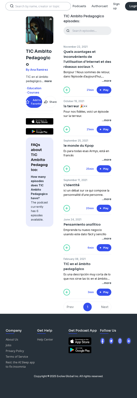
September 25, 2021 (76, 140)
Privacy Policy (15, 351)
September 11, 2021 (75, 180)
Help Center (45, 339)
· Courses (32, 92)
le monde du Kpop (79, 146)
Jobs (8, 345)
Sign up (116, 6)
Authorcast (100, 6)
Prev (70, 307)
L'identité (72, 185)
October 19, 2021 (74, 101)
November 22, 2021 (76, 46)
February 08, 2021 (75, 258)
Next (104, 307)
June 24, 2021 (72, 219)
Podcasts (79, 6)
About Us (12, 339)
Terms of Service (17, 357)
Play (105, 90)
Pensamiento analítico (82, 224)
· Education (33, 88)
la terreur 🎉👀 (76, 106)
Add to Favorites (36, 102)
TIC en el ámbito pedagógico (77, 266)
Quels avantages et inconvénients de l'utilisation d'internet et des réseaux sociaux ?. (87, 59)
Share (52, 101)
